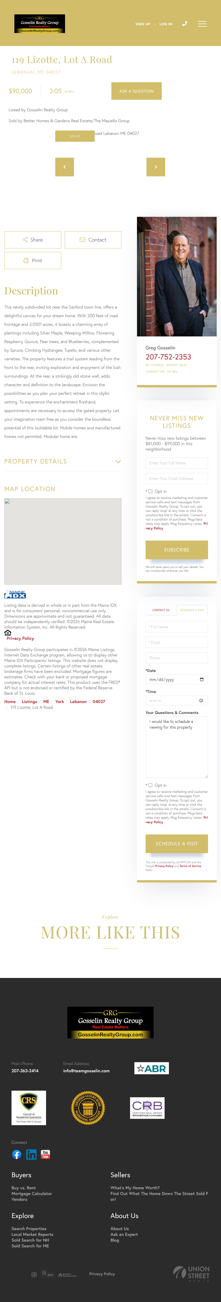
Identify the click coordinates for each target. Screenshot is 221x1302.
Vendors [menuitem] (19, 1199)
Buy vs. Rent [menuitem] (24, 1188)
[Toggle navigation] (202, 24)
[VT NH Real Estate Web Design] (191, 1274)
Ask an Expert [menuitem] (124, 1234)
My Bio (172, 372)
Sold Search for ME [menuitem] (30, 1246)
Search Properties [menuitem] (29, 1229)
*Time (151, 691)
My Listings (155, 365)
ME (46, 701)
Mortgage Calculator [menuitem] (32, 1193)
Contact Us (160, 610)
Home (10, 701)
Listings (29, 701)
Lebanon (78, 701)
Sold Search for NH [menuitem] (30, 1240)
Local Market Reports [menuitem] (33, 1234)
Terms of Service (190, 866)
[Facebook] (17, 1155)
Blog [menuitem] (114, 1240)
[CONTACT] (136, 91)
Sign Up (142, 24)
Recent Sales (177, 365)
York (59, 701)
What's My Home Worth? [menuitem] (135, 1188)
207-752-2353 (168, 357)
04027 (99, 701)
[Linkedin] (31, 1155)
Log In (165, 24)
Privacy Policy (20, 638)
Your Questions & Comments (172, 712)
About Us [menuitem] (119, 1229)
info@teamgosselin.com (86, 1071)
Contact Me (155, 372)
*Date (151, 670)
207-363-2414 (25, 1071)
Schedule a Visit (192, 610)
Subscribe (177, 550)
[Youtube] (45, 1155)
